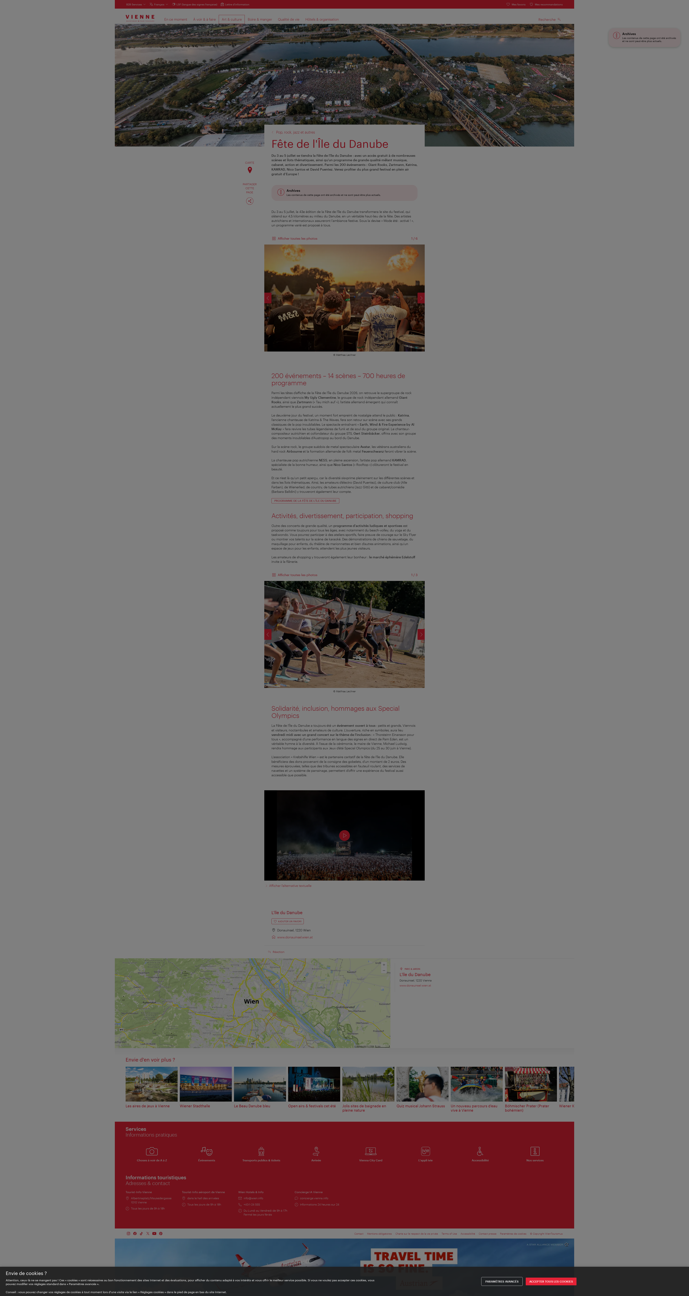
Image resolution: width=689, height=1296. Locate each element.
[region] (344, 1281)
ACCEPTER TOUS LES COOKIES (551, 1281)
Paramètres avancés (502, 1281)
